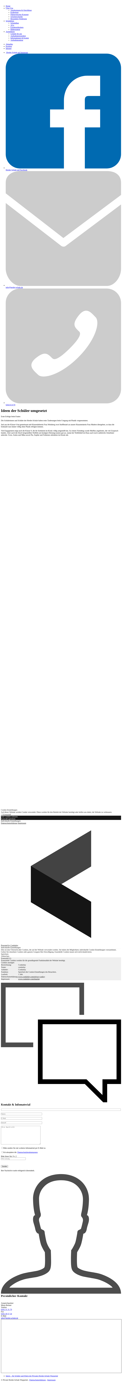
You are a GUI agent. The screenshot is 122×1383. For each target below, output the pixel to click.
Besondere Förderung (18, 19)
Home (8, 6)
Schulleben (10, 21)
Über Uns (9, 8)
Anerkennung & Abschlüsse (21, 10)
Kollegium (14, 12)
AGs (12, 25)
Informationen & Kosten (19, 38)
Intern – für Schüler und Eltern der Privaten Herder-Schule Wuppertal (32, 1376)
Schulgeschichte (16, 17)
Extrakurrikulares (16, 27)
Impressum (22, 823)
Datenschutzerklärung (9, 823)
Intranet (8, 48)
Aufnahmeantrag (16, 40)
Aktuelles (9, 44)
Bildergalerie (15, 29)
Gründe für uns (16, 34)
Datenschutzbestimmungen (27, 1152)
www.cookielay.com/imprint (29, 979)
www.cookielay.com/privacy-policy (31, 977)
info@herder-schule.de (9, 1318)
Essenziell (7, 815)
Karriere (9, 46)
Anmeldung (10, 32)
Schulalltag (14, 23)
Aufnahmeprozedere (18, 36)
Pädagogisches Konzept (19, 15)
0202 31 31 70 (6, 1309)
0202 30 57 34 (6, 1314)
